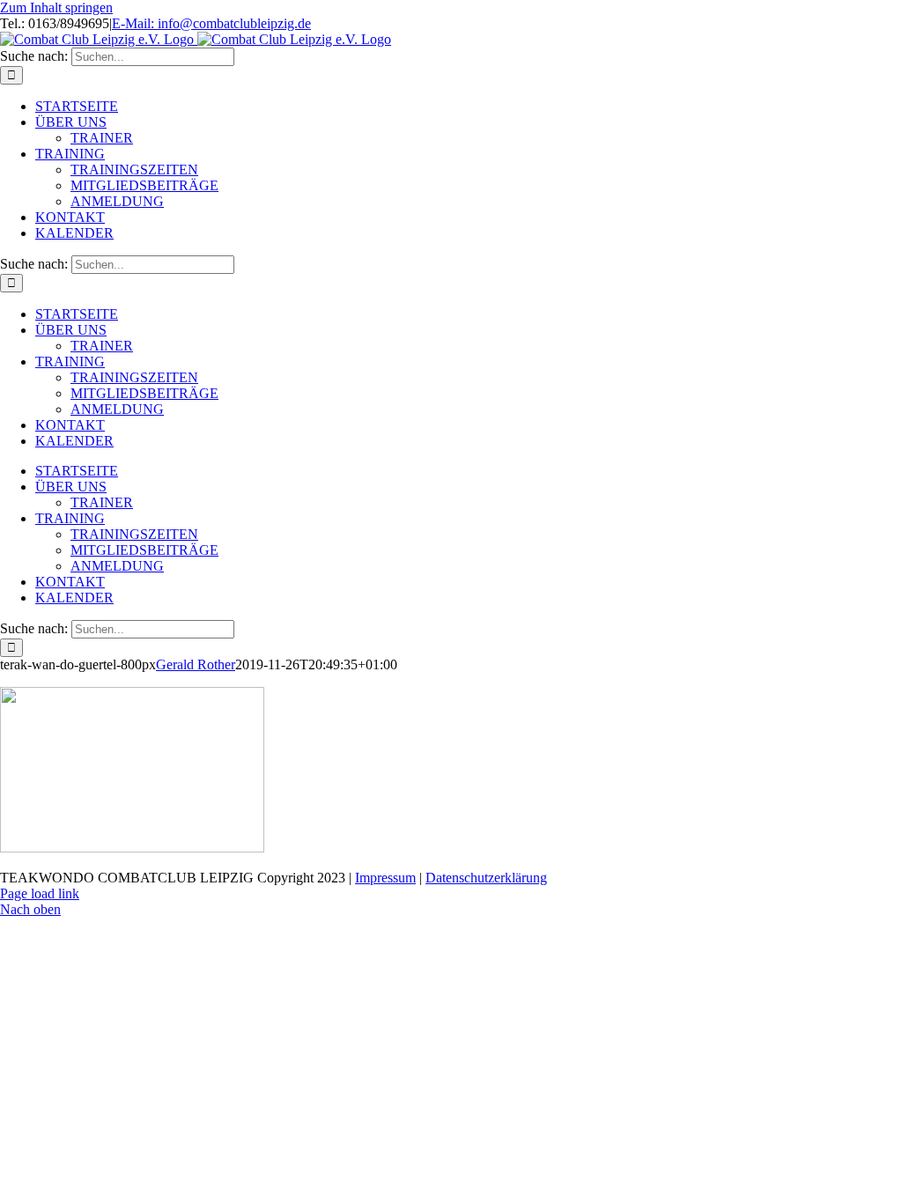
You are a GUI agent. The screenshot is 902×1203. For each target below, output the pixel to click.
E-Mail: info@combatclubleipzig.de (211, 23)
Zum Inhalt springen (56, 7)
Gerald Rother (195, 664)
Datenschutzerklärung (486, 877)
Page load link (39, 893)
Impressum (385, 877)
